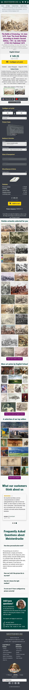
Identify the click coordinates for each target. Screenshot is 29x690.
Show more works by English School (14, 414)
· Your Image (18, 648)
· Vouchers (18, 656)
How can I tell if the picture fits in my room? (14, 574)
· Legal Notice (5, 650)
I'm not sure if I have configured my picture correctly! (14, 590)
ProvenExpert (12, 516)
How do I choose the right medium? (11, 582)
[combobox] (14, 118)
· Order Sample (19, 658)
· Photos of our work (20, 654)
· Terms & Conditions (7, 652)
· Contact (4, 648)
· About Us (4, 660)
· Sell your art (18, 650)
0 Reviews (17, 102)
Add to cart (15, 204)
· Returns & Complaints (7, 658)
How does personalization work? (14, 546)
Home (2, 6)
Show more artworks (14, 477)
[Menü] (2, 2)
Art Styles (8, 6)
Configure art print (15, 62)
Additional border (5, 116)
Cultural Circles (15, 6)
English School (23, 6)
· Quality (17, 652)
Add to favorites (22, 99)
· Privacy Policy (5, 654)
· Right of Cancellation (7, 656)
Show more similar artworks (14, 359)
